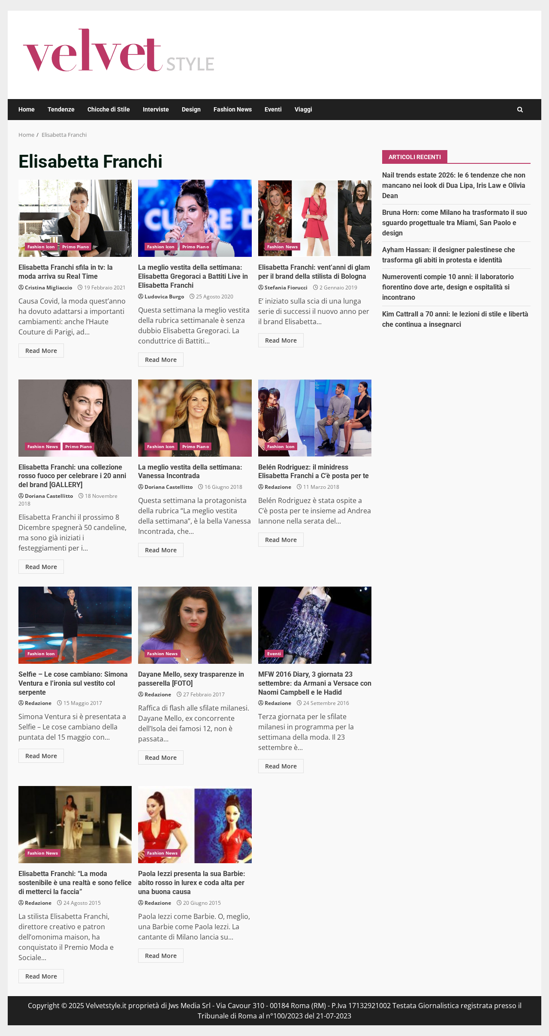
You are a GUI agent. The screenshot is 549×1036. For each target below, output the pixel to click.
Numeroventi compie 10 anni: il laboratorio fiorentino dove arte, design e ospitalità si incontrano (448, 286)
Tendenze (61, 109)
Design (191, 109)
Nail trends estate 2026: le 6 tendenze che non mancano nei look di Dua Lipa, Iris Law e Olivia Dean (453, 185)
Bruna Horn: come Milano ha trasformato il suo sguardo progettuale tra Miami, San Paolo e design (454, 222)
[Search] (520, 109)
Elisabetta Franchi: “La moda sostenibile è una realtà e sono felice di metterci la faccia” (75, 824)
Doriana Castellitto (49, 496)
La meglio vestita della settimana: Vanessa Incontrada (194, 418)
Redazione (278, 487)
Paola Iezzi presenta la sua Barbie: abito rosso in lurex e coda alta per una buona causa (194, 824)
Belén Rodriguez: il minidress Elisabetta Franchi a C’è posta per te (314, 418)
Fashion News (233, 109)
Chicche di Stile (108, 109)
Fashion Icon (41, 247)
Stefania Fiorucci (286, 287)
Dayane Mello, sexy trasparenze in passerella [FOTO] (194, 625)
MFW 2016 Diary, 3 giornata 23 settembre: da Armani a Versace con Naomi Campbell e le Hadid (314, 625)
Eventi (273, 109)
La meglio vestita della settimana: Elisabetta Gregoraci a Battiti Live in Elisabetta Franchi (194, 218)
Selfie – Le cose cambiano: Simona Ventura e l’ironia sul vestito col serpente (75, 625)
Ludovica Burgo (164, 296)
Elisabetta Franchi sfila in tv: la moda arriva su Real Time (75, 218)
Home (26, 109)
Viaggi (303, 109)
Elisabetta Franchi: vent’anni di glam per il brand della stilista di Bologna (314, 218)
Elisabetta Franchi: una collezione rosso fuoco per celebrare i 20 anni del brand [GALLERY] (75, 418)
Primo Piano (75, 247)
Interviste (156, 109)
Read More (41, 350)
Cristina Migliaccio (48, 287)
